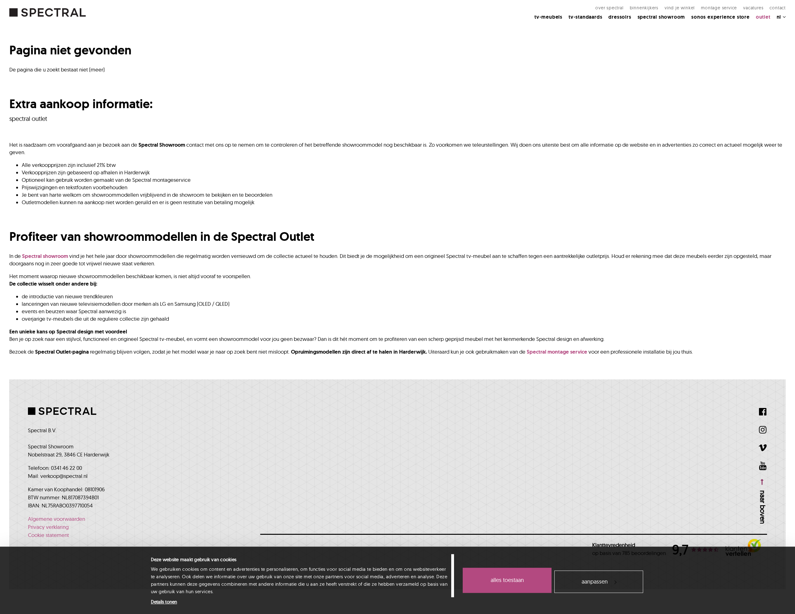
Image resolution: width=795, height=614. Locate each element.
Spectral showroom (45, 256)
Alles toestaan (507, 580)
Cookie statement (48, 535)
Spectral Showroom (661, 17)
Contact (778, 8)
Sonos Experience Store (720, 17)
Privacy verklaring (48, 527)
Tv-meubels (548, 17)
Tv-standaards (585, 17)
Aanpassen (595, 581)
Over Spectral (609, 8)
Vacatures (753, 8)
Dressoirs (619, 17)
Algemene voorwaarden (56, 518)
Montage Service (719, 8)
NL (780, 17)
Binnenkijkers (644, 8)
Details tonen (164, 602)
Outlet (763, 17)
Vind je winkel (680, 8)
